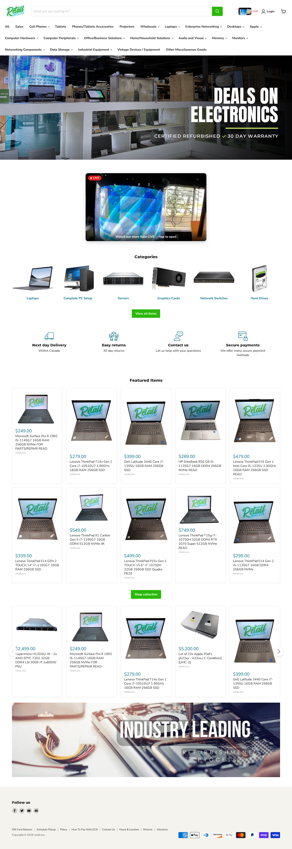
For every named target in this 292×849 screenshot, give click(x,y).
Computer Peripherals (60, 38)
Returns (147, 829)
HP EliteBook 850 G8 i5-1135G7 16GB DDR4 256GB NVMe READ (200, 466)
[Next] (278, 651)
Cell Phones (38, 26)
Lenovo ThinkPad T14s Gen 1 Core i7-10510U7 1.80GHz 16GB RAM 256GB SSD (91, 466)
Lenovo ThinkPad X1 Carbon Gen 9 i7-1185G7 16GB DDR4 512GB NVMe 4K (90, 539)
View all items (146, 313)
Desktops (234, 26)
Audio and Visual (191, 38)
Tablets (60, 26)
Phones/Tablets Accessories (93, 26)
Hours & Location (129, 829)
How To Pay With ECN (85, 829)
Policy (63, 829)
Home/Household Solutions (150, 38)
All (7, 26)
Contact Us (108, 829)
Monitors (239, 38)
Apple (255, 26)
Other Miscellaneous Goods (186, 49)
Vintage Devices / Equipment (138, 49)
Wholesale (148, 26)
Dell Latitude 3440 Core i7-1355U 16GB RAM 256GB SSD (144, 466)
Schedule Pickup (46, 829)
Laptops (171, 26)
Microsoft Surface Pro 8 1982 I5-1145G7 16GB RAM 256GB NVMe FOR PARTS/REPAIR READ (36, 442)
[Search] (217, 11)
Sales (19, 26)
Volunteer (162, 829)
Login (271, 11)
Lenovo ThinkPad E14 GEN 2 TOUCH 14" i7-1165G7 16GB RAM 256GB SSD (37, 565)
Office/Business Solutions (103, 38)
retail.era (20, 453)
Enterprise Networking (202, 26)
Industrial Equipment (94, 49)
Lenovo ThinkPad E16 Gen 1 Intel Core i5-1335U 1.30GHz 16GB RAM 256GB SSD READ (254, 468)
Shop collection (146, 594)
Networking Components (24, 49)
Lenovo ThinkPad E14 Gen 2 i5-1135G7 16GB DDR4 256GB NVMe (253, 565)
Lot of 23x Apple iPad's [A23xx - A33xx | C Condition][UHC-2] (200, 658)
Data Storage (60, 49)
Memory (218, 38)
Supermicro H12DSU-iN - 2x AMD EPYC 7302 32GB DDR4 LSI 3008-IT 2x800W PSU (36, 660)
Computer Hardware (20, 38)
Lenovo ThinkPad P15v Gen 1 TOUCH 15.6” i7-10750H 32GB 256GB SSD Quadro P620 (145, 567)
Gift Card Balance (22, 829)
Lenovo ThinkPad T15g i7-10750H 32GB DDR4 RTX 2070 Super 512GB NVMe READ (198, 541)
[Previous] (13, 651)
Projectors (127, 26)
